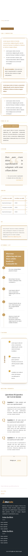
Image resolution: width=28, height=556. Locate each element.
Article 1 (3, 493)
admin (19, 460)
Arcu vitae (3, 491)
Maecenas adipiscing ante (14, 236)
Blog (3, 20)
